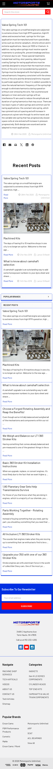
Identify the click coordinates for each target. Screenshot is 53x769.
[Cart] (49, 4)
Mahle (5, 741)
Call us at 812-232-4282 (26, 639)
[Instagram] (32, 647)
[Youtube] (26, 647)
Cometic (6, 736)
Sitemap (6, 703)
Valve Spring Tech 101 (15, 311)
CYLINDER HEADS (37, 684)
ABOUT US (7, 689)
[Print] (15, 144)
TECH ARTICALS (10, 679)
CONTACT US (8, 694)
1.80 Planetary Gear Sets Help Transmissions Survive (20, 488)
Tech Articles (8, 699)
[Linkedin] (27, 144)
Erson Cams (7, 723)
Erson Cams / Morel (11, 746)
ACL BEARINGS (35, 738)
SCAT (30, 733)
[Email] (9, 144)
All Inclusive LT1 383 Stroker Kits (21, 534)
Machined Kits (11, 364)
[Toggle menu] (3, 3)
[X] (21, 144)
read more (7, 324)
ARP (30, 728)
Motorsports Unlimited (38, 723)
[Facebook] (4, 144)
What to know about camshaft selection (26, 385)
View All (31, 743)
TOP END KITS (35, 689)
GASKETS (33, 671)
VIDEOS (5, 684)
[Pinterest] (32, 144)
